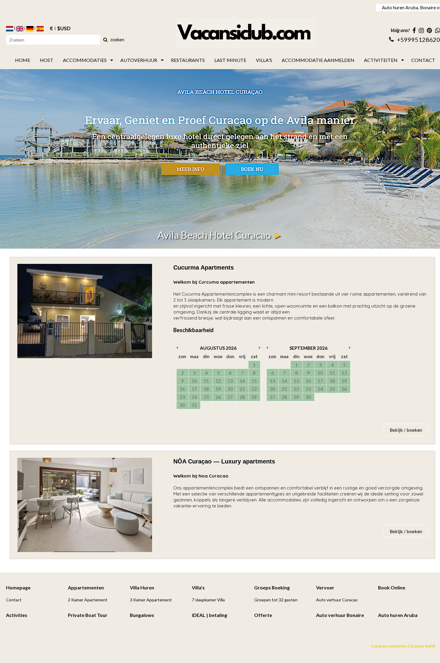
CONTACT (423, 60)
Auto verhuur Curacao (337, 599)
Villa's (198, 587)
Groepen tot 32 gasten (276, 599)
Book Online (391, 587)
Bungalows (142, 615)
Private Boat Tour (87, 615)
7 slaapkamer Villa (208, 599)
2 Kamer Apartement (87, 599)
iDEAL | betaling (209, 615)
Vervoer (325, 587)
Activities (16, 615)
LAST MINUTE (230, 60)
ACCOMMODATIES (85, 60)
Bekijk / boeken (406, 430)
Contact (14, 599)
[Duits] (30, 28)
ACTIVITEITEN (380, 60)
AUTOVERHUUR (138, 60)
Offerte (263, 615)
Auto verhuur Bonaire (340, 615)
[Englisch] (19, 28)
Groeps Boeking (272, 587)
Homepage (18, 587)
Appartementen (86, 587)
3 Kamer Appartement (151, 599)
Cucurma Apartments (203, 267)
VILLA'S (264, 60)
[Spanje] (40, 28)
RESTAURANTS (188, 60)
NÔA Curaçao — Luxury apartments (224, 461)
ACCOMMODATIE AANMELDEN (318, 60)
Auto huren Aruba (398, 615)
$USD (64, 28)
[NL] (9, 28)
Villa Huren (142, 587)
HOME (22, 60)
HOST (46, 60)
